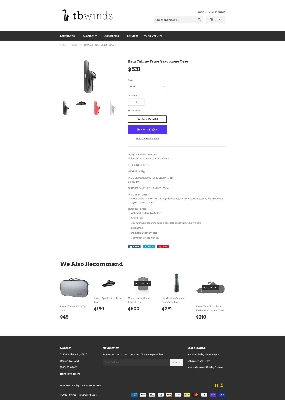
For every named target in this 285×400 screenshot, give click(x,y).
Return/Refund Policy (69, 385)
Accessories (111, 35)
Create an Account (216, 12)
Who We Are (153, 35)
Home (63, 44)
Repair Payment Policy (92, 385)
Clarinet (89, 35)
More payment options (147, 138)
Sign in (201, 12)
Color (130, 80)
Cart (218, 19)
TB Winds (71, 394)
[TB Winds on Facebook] (216, 385)
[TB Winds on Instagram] (221, 385)
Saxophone (68, 35)
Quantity (132, 95)
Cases (74, 44)
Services (132, 35)
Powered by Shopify (88, 394)
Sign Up (176, 362)
